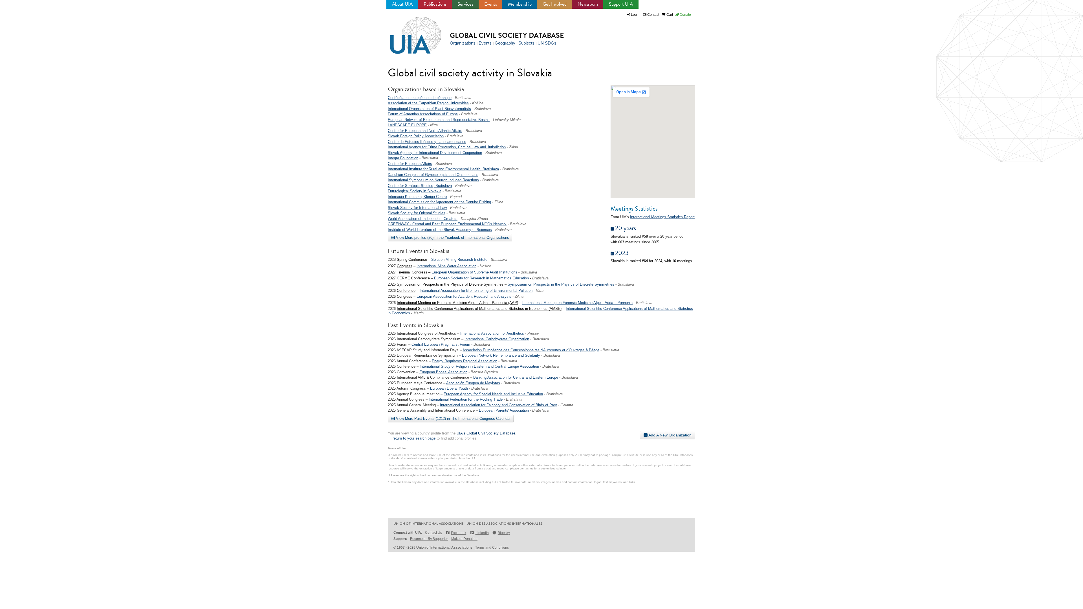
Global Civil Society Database (507, 35)
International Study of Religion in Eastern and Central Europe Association (479, 366)
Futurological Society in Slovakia (414, 191)
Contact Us (433, 533)
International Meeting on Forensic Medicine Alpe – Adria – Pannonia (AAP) (457, 303)
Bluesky (504, 533)
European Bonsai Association (443, 372)
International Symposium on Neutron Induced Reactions (433, 180)
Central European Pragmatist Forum (440, 344)
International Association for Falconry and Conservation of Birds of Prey (498, 405)
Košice (477, 103)
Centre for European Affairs (410, 164)
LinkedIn (482, 533)
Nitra (434, 125)
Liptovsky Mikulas (508, 120)
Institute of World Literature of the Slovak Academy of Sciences (440, 230)
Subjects (526, 43)
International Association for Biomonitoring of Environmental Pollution (476, 290)
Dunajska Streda (474, 219)
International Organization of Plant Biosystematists (429, 109)
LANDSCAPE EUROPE (407, 125)
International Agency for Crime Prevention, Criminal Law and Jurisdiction (447, 147)
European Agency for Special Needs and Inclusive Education (493, 394)
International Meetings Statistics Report (662, 217)
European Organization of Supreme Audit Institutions (474, 272)
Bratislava (463, 98)
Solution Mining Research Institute (459, 259)
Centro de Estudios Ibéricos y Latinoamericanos (427, 142)
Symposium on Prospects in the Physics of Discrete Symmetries (450, 284)
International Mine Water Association (446, 266)
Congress (404, 266)
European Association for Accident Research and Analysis (464, 296)
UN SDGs (547, 43)
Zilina (513, 147)
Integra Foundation (403, 158)
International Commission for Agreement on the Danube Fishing (439, 202)
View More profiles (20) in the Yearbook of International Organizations (452, 237)
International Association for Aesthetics (492, 333)
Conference (406, 290)
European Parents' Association (504, 410)
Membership (520, 4)
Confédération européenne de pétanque (420, 98)
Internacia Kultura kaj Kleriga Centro (417, 197)
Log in (635, 15)
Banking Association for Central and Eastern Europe (515, 377)
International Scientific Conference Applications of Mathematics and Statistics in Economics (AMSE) (479, 308)
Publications (435, 4)
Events (490, 4)
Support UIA (621, 4)
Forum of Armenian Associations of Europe (423, 114)
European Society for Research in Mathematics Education (481, 278)
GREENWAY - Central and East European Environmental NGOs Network (447, 224)
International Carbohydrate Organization (497, 339)
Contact (652, 15)
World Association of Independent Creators (422, 219)
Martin (418, 313)
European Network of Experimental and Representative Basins (439, 120)
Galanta (566, 405)
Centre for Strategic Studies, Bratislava (420, 186)
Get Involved (555, 4)
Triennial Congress (412, 272)
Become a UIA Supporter (429, 539)
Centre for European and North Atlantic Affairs (425, 131)
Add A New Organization (670, 435)
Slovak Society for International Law (417, 208)
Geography (505, 43)
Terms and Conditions (492, 548)
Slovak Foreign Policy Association (416, 136)
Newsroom (588, 4)
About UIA (402, 4)
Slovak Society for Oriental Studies (416, 213)
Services (465, 4)
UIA (409, 32)
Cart (669, 15)
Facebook (458, 533)
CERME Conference (413, 278)
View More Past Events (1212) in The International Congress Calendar (452, 418)
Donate (685, 15)
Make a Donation (464, 539)
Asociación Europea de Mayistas (473, 383)
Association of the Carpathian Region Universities (428, 103)
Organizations (463, 43)
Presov (533, 333)
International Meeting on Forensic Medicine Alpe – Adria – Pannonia (577, 303)
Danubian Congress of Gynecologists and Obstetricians (433, 175)
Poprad (456, 197)
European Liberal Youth (449, 388)
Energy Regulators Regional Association (464, 361)
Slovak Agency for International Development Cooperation (435, 153)
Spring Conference (412, 259)
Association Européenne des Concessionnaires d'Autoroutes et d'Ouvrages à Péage (531, 350)
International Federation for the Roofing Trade (466, 399)
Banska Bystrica (484, 372)
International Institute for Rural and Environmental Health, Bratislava (443, 169)
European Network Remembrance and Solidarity (501, 355)
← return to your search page (411, 438)
